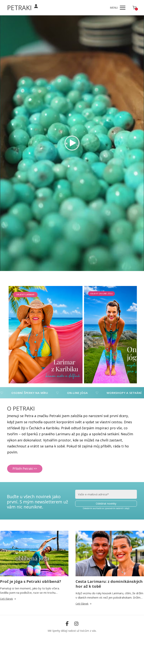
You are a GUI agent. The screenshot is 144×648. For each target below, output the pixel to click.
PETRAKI (19, 7)
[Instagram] (76, 623)
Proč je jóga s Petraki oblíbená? (30, 581)
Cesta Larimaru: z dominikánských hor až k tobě (109, 584)
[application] (72, 143)
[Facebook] (67, 623)
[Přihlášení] (36, 6)
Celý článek (6, 598)
